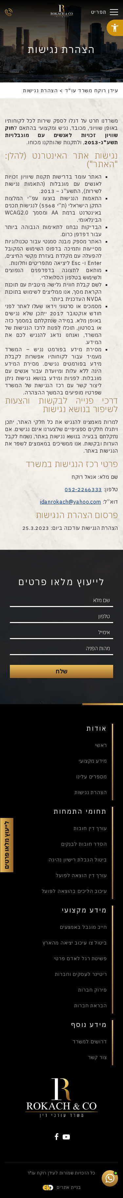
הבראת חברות (90, 1005)
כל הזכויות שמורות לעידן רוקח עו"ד (61, 1173)
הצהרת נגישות (90, 792)
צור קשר (97, 1057)
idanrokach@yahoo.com (70, 501)
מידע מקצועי (93, 761)
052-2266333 (83, 489)
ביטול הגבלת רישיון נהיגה (78, 860)
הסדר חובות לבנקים (84, 844)
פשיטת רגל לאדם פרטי (80, 958)
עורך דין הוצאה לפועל (81, 875)
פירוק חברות (92, 990)
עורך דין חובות (90, 828)
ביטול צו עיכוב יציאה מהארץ (75, 943)
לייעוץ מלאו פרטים (7, 845)
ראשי (101, 745)
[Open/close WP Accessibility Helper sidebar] (115, 28)
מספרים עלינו (91, 776)
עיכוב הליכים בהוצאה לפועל (74, 891)
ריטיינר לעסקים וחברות (81, 974)
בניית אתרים (69, 1187)
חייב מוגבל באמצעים (83, 927)
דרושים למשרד (89, 1041)
